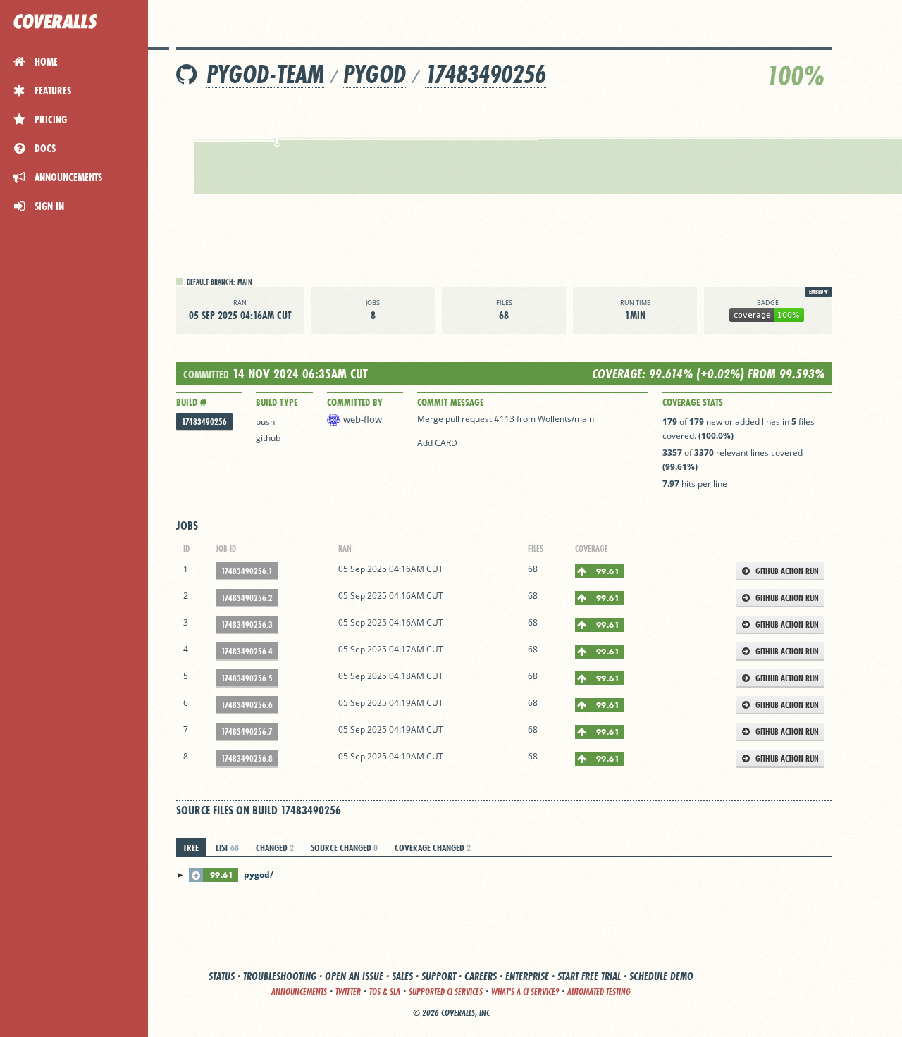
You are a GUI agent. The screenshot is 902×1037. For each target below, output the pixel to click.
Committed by (355, 402)
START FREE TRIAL (589, 976)
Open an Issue (354, 976)
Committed (206, 374)
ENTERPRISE (527, 976)
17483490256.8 (247, 758)
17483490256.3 (247, 625)
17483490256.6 (247, 705)
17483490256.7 (247, 732)
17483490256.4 (247, 651)
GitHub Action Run (786, 571)
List (227, 847)
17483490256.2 (247, 598)
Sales (402, 976)
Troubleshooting (279, 976)
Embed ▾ (818, 291)
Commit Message (450, 402)
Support (438, 976)
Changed (275, 847)
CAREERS (480, 976)
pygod (374, 74)
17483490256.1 (247, 571)
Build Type (276, 402)
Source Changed (344, 847)
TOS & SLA (384, 992)
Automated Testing (599, 992)
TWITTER (348, 992)
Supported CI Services (446, 992)
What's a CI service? (525, 992)
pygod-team (265, 74)
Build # (191, 402)
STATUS (222, 976)
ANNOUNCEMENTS (299, 992)
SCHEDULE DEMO (661, 976)
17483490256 (485, 74)
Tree (191, 847)
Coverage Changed (433, 847)
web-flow (362, 419)
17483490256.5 (247, 678)
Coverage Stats (692, 402)
